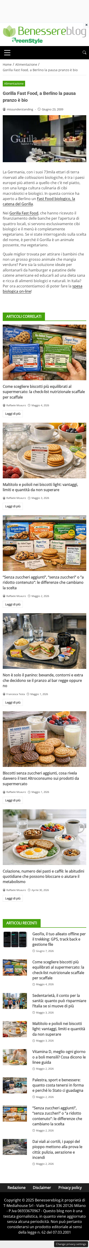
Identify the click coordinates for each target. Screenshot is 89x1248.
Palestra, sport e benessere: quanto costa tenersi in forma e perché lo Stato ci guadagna (58, 1085)
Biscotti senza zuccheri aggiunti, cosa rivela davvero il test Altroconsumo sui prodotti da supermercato (41, 778)
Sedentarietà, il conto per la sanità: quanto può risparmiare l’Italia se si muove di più (59, 1001)
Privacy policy (70, 1187)
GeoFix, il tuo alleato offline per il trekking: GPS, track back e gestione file (59, 939)
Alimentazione (14, 83)
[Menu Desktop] (7, 52)
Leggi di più (13, 414)
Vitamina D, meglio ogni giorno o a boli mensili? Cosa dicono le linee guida (59, 1057)
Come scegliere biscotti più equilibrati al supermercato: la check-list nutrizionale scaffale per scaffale (44, 392)
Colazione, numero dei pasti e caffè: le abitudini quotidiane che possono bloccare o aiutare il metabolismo (43, 876)
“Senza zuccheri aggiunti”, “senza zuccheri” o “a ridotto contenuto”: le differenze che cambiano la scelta (43, 582)
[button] (84, 52)
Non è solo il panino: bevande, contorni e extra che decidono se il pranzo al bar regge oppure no (43, 680)
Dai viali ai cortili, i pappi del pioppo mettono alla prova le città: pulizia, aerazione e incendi (57, 1149)
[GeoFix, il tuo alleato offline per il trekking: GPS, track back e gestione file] (15, 939)
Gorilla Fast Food (23, 213)
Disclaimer (42, 1187)
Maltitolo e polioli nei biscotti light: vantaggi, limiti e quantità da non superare (40, 487)
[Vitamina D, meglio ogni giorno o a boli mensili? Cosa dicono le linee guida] (15, 1057)
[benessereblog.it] (44, 33)
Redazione (17, 1187)
